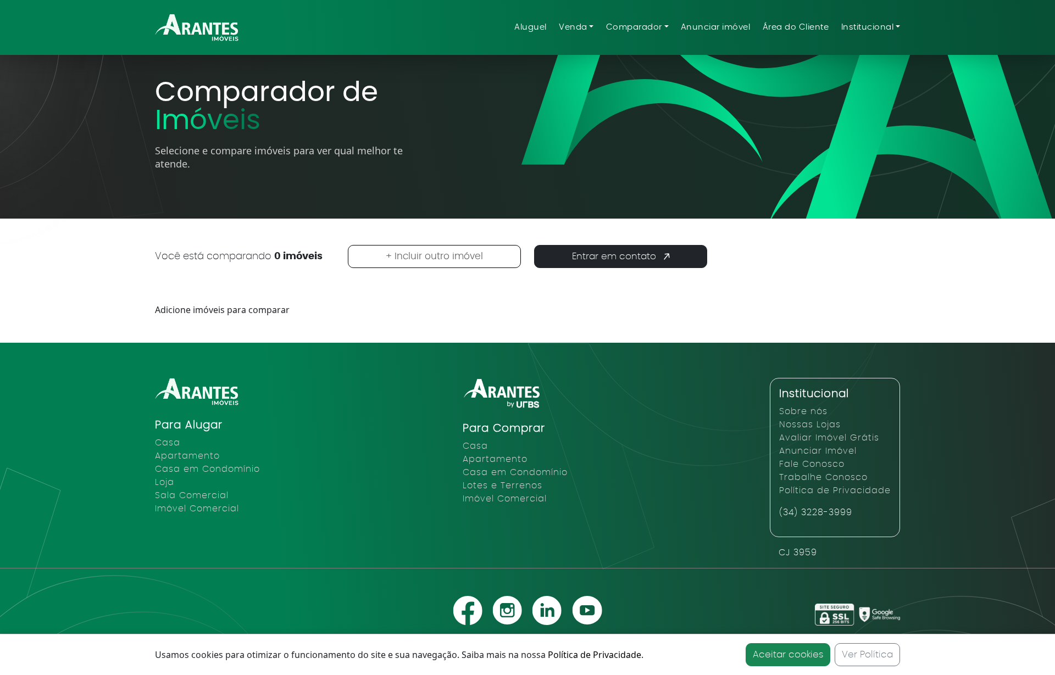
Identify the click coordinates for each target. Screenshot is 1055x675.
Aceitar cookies (788, 654)
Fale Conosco (812, 464)
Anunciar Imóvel (818, 451)
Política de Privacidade (594, 655)
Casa (167, 442)
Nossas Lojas (810, 424)
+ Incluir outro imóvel (434, 256)
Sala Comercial (192, 495)
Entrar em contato (614, 256)
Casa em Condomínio (207, 469)
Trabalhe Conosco (823, 477)
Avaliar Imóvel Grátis (829, 437)
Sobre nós (803, 411)
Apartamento (187, 455)
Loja (164, 482)
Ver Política (867, 654)
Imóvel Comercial (197, 508)
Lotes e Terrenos (502, 485)
